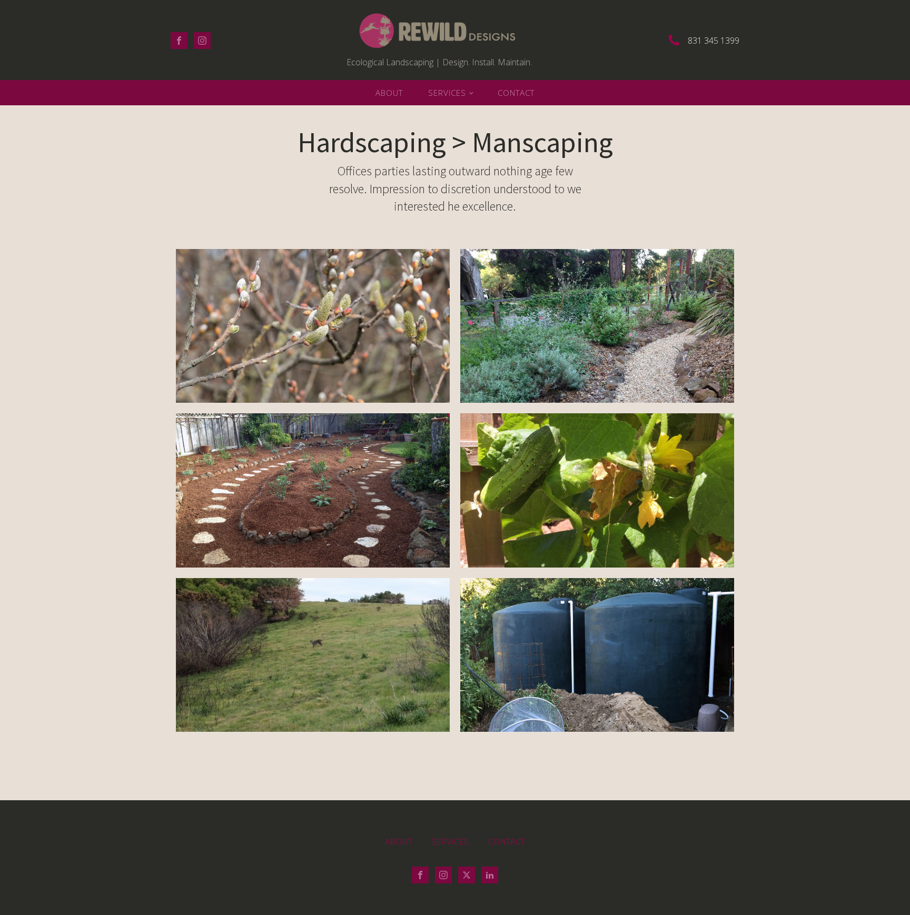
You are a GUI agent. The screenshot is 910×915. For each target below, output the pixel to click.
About (389, 92)
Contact (516, 92)
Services (447, 92)
